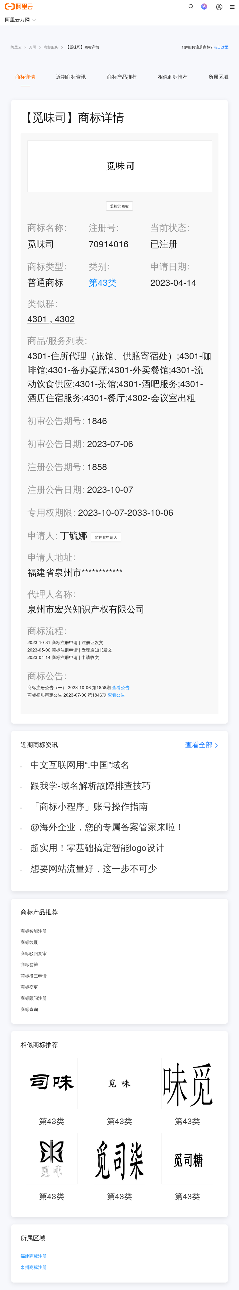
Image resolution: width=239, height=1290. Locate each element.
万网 (32, 46)
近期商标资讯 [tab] (71, 76)
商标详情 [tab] (25, 76)
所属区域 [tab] (218, 76)
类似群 (40, 303)
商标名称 (45, 227)
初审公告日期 (54, 443)
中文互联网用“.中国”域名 (79, 764)
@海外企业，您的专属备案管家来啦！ (107, 826)
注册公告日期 (54, 489)
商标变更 (29, 987)
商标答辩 (29, 964)
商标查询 (29, 1009)
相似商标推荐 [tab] (173, 76)
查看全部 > (201, 744)
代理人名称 (50, 594)
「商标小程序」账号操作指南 (89, 805)
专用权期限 (50, 511)
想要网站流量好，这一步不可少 (93, 868)
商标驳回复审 (34, 953)
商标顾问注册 (34, 998)
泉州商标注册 (34, 1267)
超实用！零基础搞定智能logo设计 (97, 847)
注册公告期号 (54, 466)
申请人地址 (50, 557)
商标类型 (45, 265)
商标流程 (45, 630)
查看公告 (120, 687)
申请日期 (168, 265)
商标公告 (45, 676)
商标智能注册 (34, 931)
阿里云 (16, 46)
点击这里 (220, 46)
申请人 (40, 534)
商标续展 (29, 942)
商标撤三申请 (34, 975)
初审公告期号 (54, 420)
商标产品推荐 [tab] (122, 76)
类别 (98, 265)
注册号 (102, 227)
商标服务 (51, 46)
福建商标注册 (34, 1256)
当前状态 (168, 227)
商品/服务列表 (55, 340)
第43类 (103, 282)
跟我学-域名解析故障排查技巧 (90, 785)
